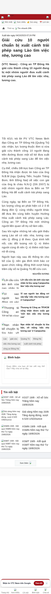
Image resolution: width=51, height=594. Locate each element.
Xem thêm (24, 463)
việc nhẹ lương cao (11, 344)
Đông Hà (37, 339)
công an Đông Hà (11, 349)
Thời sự (11, 28)
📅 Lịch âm (44, 22)
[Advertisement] (25, 107)
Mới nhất (8, 22)
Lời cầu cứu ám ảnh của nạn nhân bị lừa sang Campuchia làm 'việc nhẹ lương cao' (35, 283)
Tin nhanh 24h (25, 28)
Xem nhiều (21, 22)
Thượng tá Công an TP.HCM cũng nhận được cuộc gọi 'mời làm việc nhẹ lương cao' (35, 312)
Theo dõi (38, 583)
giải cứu (13, 339)
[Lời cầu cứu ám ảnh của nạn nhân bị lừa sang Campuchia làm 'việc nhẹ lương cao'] (10, 283)
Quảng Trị (25, 339)
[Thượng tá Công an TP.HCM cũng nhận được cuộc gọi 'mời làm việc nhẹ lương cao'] (10, 313)
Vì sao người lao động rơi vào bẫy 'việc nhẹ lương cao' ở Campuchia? (35, 296)
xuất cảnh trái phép (32, 344)
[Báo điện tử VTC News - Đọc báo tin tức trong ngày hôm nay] (17, 17)
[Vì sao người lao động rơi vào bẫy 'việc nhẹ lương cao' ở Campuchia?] (10, 297)
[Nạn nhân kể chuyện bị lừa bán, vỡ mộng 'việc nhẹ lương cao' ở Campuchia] (10, 328)
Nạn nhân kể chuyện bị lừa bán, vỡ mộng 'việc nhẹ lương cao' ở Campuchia (35, 327)
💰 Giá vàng (32, 22)
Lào (5, 339)
